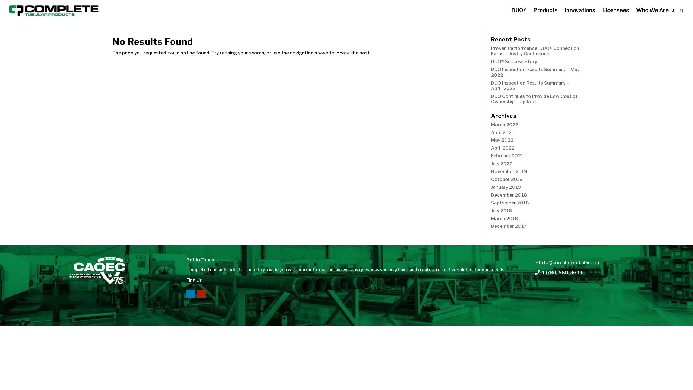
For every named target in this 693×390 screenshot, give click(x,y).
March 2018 (504, 218)
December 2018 (509, 195)
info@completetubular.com (570, 262)
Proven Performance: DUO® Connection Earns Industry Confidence (535, 51)
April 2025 (503, 132)
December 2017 (509, 226)
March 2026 (505, 124)
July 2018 (501, 210)
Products (545, 11)
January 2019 (506, 187)
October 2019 (506, 179)
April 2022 (503, 148)
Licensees (615, 11)
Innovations (580, 11)
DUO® (518, 11)
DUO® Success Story (514, 61)
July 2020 (502, 163)
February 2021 (507, 155)
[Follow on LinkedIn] (190, 294)
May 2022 (502, 140)
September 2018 (510, 203)
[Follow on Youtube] (201, 294)
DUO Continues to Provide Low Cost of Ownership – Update (534, 98)
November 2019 (509, 171)
